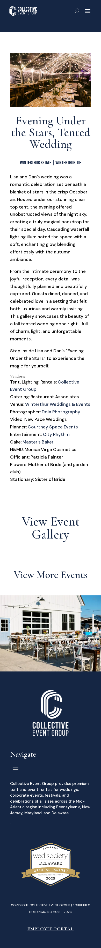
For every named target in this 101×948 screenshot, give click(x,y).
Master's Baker (38, 442)
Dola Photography (61, 412)
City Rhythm (56, 434)
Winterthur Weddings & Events (57, 404)
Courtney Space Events (53, 427)
